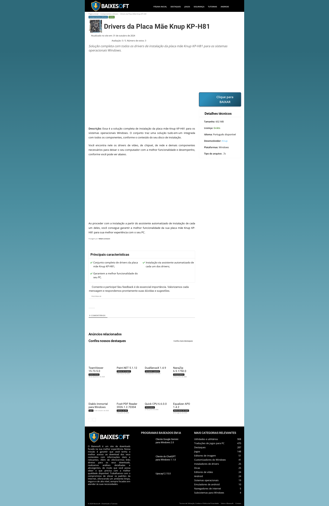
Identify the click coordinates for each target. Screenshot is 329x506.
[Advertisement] (165, 72)
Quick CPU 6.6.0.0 (156, 403)
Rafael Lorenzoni (104, 239)
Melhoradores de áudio (181, 410)
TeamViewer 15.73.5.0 (96, 369)
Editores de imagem (123, 371)
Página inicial (93, 14)
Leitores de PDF (122, 410)
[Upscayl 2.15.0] (147, 478)
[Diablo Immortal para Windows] (98, 391)
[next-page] (94, 419)
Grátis (111, 17)
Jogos (91, 410)
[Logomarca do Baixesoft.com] (110, 6)
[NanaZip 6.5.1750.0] (182, 355)
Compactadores (179, 374)
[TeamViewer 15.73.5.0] (98, 355)
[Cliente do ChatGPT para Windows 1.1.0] (147, 460)
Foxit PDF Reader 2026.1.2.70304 (127, 405)
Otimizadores (150, 407)
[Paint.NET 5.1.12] (126, 355)
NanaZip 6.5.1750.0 (179, 369)
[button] (236, 7)
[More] (236, 245)
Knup (225, 140)
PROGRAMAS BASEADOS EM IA (161, 432)
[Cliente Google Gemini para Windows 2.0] (147, 443)
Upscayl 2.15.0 (163, 473)
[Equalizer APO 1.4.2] (182, 391)
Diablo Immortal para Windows (98, 405)
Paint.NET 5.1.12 (127, 367)
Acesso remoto (94, 374)
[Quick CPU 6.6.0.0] (154, 391)
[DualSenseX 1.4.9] (154, 355)
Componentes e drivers (109, 14)
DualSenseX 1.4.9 (155, 367)
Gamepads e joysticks (152, 371)
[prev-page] (90, 419)
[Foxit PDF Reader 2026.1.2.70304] (126, 391)
